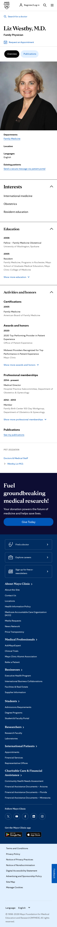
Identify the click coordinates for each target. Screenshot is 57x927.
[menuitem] (12, 54)
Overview (12, 53)
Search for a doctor (17, 16)
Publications (30, 53)
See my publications (14, 434)
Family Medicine (12, 138)
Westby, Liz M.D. (15, 463)
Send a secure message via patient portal (24, 168)
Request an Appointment (21, 42)
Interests (13, 187)
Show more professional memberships (23, 419)
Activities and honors (20, 292)
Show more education (15, 277)
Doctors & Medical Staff (16, 458)
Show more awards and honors (19, 364)
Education (11, 229)
